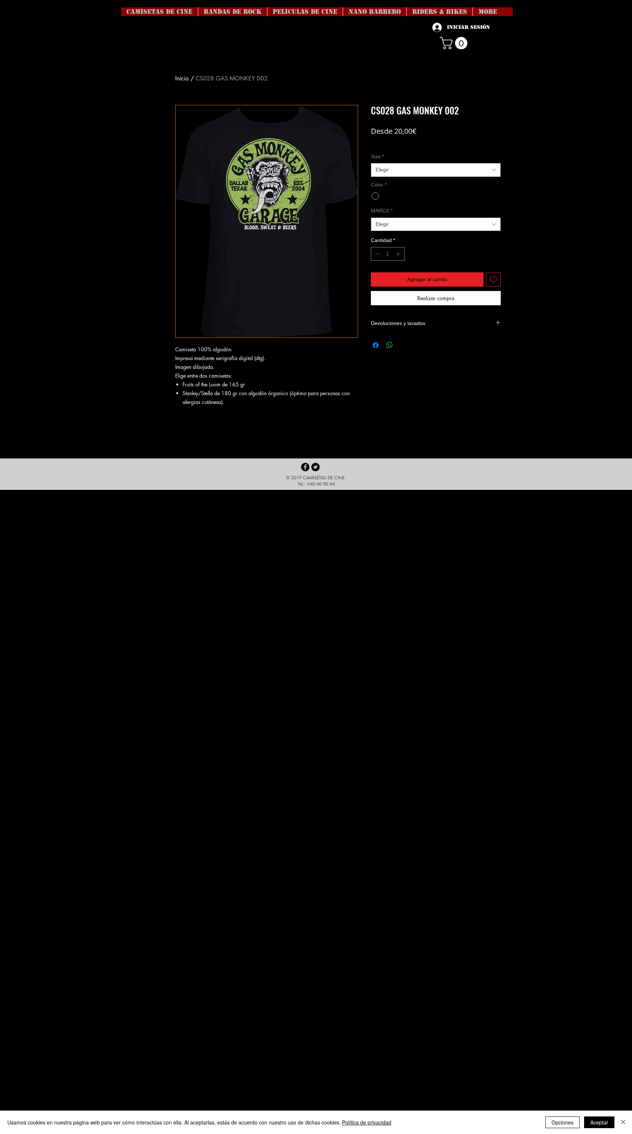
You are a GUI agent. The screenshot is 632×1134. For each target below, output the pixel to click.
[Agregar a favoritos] (493, 279)
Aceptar (599, 1122)
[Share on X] (403, 345)
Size (377, 156)
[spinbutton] (387, 253)
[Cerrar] (623, 1122)
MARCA (381, 210)
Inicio (182, 78)
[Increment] (398, 253)
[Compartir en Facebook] (375, 345)
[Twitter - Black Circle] (315, 467)
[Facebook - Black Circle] (305, 467)
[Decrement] (376, 253)
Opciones (562, 1122)
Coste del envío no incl (396, 142)
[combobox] (436, 170)
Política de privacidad (366, 1122)
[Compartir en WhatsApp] (389, 345)
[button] (455, 43)
